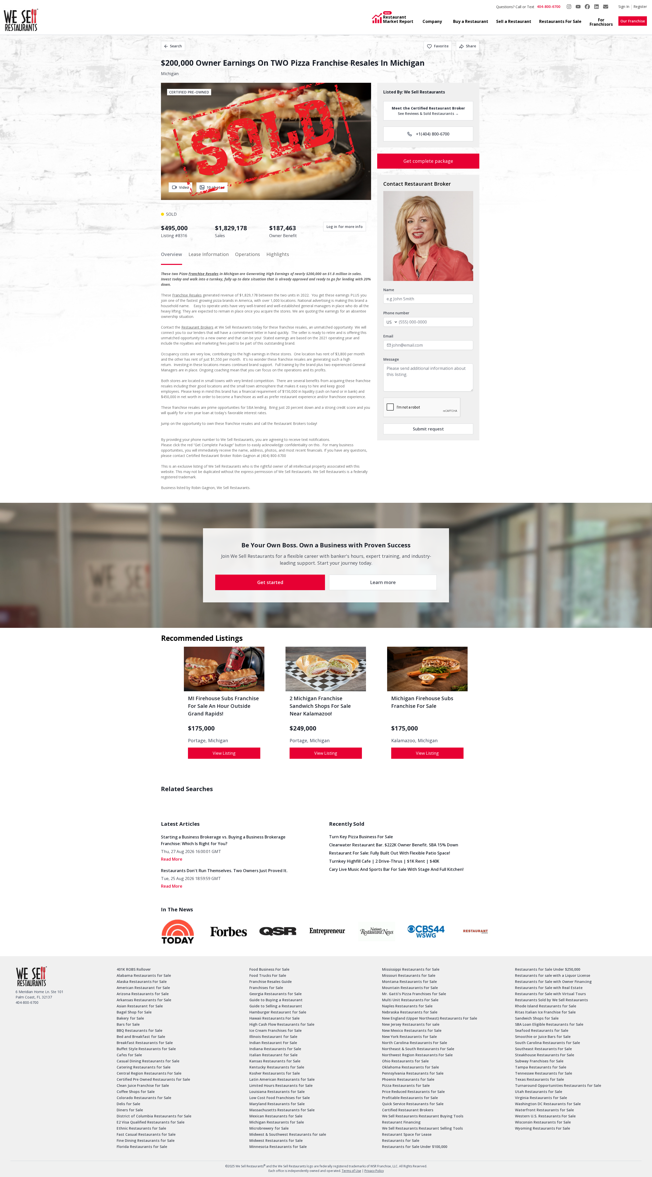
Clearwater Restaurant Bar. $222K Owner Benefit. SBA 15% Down (393, 845)
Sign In (623, 6)
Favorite (441, 46)
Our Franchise (632, 21)
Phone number (396, 312)
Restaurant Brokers (197, 327)
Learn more (383, 582)
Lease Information (208, 254)
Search (176, 46)
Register (640, 6)
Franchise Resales (203, 273)
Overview (171, 254)
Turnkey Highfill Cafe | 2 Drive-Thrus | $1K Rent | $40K (384, 861)
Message (391, 359)
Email (388, 336)
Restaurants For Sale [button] (560, 21)
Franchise (180, 295)
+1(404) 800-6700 (432, 134)
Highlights (277, 254)
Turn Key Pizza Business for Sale (361, 837)
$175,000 (201, 728)
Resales (195, 295)
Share (471, 46)
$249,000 (303, 728)
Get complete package (428, 161)
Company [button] (432, 21)
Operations (247, 254)
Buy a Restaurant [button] (470, 21)
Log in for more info (345, 226)
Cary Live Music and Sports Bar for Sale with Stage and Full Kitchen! (396, 869)
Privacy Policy (374, 1171)
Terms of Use (351, 1171)
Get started (270, 582)
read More (171, 859)
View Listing (224, 753)
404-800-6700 (548, 6)
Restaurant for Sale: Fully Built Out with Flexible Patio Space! (389, 853)
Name (388, 289)
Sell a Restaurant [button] (513, 21)
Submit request (428, 429)
